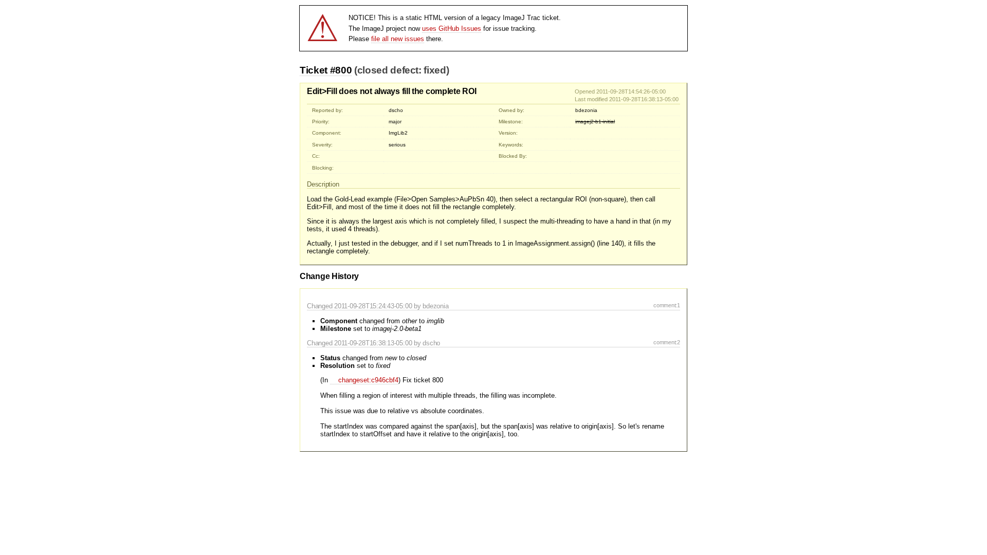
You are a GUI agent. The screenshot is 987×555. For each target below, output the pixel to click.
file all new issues (397, 39)
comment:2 (666, 342)
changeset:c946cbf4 (368, 380)
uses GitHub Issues (451, 28)
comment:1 (666, 305)
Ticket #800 (326, 70)
